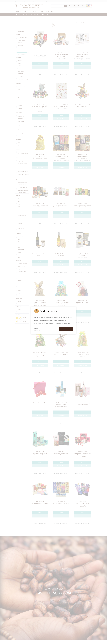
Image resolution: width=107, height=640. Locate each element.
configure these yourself (39, 321)
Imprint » (36, 328)
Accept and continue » (65, 329)
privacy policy (52, 321)
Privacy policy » (37, 330)
